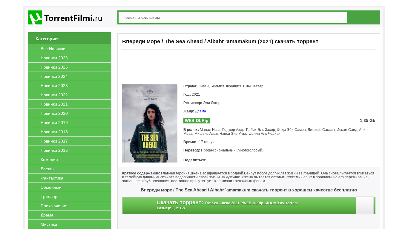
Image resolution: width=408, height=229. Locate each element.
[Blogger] (254, 160)
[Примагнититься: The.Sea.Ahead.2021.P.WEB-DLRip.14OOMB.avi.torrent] (365, 206)
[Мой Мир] (229, 160)
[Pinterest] (246, 160)
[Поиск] (364, 17)
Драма (200, 111)
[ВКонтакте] (213, 160)
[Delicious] (263, 160)
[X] (238, 160)
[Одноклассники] (221, 160)
